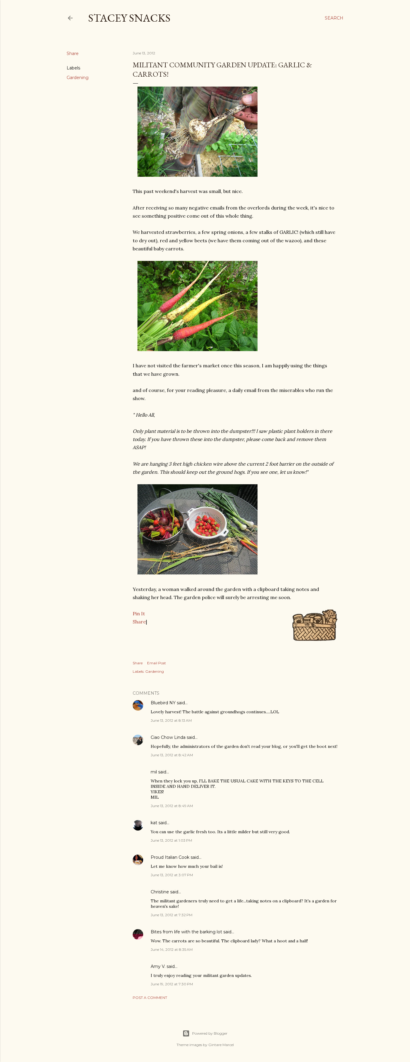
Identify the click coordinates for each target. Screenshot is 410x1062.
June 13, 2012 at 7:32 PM (171, 915)
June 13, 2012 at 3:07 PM (172, 875)
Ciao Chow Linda (168, 737)
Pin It (139, 614)
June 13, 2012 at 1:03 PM (171, 840)
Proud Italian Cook (170, 857)
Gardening (78, 77)
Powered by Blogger (210, 1033)
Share (139, 622)
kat (154, 822)
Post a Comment (150, 997)
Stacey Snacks (129, 18)
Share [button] (73, 53)
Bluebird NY (163, 702)
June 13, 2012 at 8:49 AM (172, 805)
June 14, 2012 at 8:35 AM (172, 949)
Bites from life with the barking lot (186, 932)
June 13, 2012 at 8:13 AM (171, 720)
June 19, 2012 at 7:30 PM (172, 984)
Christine (160, 892)
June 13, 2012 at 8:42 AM (172, 755)
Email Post (156, 663)
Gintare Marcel (221, 1044)
